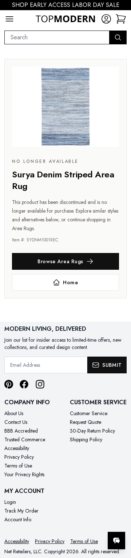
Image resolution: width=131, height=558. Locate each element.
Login (10, 502)
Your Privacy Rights (24, 474)
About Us (13, 413)
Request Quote (85, 422)
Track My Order (21, 510)
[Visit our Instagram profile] (40, 384)
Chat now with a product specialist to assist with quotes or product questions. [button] (75, 521)
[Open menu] (9, 19)
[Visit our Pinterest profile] (8, 384)
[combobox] (57, 37)
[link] (121, 19)
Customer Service (88, 413)
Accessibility (16, 448)
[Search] (118, 37)
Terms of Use (18, 465)
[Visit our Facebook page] (24, 384)
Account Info (17, 519)
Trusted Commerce (24, 439)
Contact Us (15, 422)
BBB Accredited (21, 430)
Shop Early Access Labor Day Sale (65, 5)
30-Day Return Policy (92, 430)
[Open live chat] (116, 540)
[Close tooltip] (119, 518)
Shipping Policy (86, 439)
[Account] (106, 19)
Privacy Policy (19, 457)
